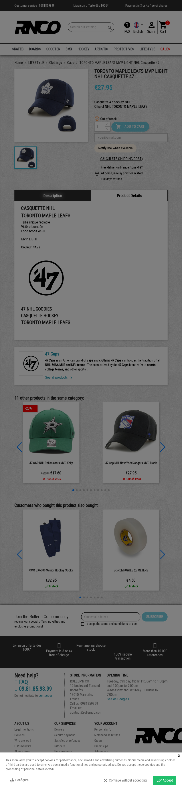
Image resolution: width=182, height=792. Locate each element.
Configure (19, 780)
